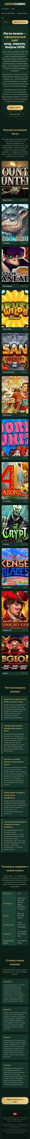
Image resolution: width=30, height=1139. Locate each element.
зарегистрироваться (20, 22)
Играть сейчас (15, 107)
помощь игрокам (22, 13)
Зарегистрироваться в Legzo (15, 1101)
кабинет (6, 22)
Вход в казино (15, 114)
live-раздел (5, 9)
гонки (12, 9)
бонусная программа (8, 13)
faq (3, 18)
